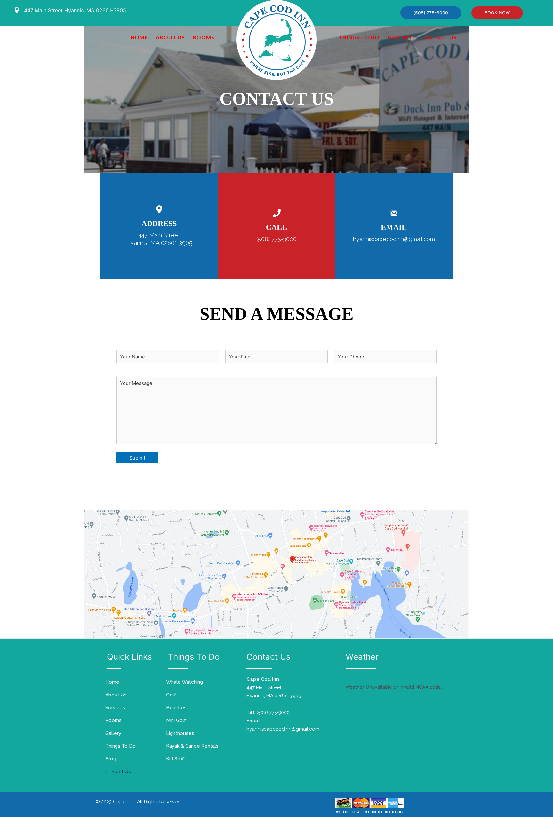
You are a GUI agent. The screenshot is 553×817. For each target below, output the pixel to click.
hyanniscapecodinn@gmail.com (394, 239)
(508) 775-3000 (276, 239)
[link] (139, 37)
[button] (430, 12)
